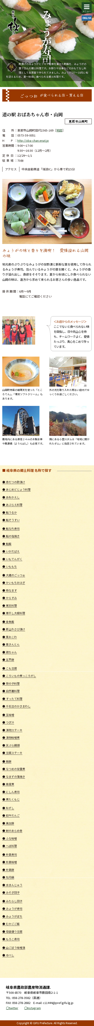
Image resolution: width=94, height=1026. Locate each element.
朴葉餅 (8, 870)
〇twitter (12, 1008)
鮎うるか (9, 512)
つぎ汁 (8, 722)
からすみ (9, 598)
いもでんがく (12, 559)
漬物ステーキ (12, 730)
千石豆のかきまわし (16, 706)
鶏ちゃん (9, 652)
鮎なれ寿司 (11, 528)
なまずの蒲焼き (13, 776)
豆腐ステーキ (12, 753)
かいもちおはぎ (13, 582)
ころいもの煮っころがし (19, 676)
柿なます (9, 590)
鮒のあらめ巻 (12, 830)
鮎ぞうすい (11, 520)
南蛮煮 (8, 784)
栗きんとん (11, 644)
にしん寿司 (11, 792)
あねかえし (11, 497)
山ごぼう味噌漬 (13, 947)
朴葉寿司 (9, 854)
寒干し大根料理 (13, 613)
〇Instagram (32, 1008)
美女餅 (8, 823)
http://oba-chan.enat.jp (33, 140)
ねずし (8, 808)
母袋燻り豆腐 (12, 931)
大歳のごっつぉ (13, 575)
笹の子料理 (11, 683)
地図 (59, 130)
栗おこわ (9, 637)
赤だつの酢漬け (13, 482)
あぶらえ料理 (12, 505)
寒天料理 (9, 605)
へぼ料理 (9, 846)
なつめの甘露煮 (13, 769)
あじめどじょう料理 (16, 489)
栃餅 (6, 761)
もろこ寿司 (11, 939)
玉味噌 (8, 715)
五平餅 (8, 659)
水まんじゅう (12, 885)
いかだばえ (11, 551)
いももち (9, 566)
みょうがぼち (12, 916)
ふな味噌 (9, 838)
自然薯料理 (11, 691)
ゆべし (8, 955)
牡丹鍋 (8, 877)
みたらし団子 (12, 901)
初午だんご (11, 815)
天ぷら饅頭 (11, 745)
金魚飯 (8, 622)
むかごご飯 (11, 924)
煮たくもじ (11, 799)
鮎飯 (6, 544)
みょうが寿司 (12, 908)
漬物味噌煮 (11, 737)
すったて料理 (12, 699)
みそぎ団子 (11, 892)
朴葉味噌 (9, 862)
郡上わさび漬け (13, 629)
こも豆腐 (9, 668)
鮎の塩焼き (11, 536)
